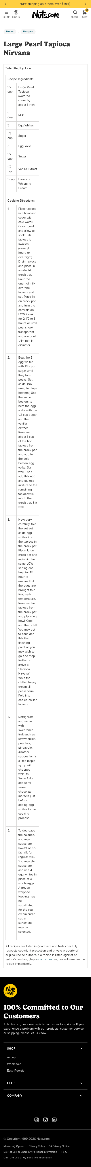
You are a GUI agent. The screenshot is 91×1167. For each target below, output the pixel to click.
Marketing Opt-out (14, 1146)
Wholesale (14, 1064)
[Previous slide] (5, 4)
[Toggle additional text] (70, 4)
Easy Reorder (16, 1070)
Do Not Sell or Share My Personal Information (30, 1152)
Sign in (16, 17)
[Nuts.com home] (45, 14)
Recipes (28, 31)
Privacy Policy (37, 1146)
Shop (6, 17)
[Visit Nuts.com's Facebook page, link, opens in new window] (36, 1119)
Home (9, 31)
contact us (45, 959)
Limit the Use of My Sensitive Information (28, 1157)
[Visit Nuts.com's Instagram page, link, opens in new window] (45, 1119)
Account (12, 1057)
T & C (64, 1152)
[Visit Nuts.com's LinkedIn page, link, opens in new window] (54, 1119)
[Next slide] (85, 4)
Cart (84, 14)
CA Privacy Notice (59, 1146)
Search (75, 17)
